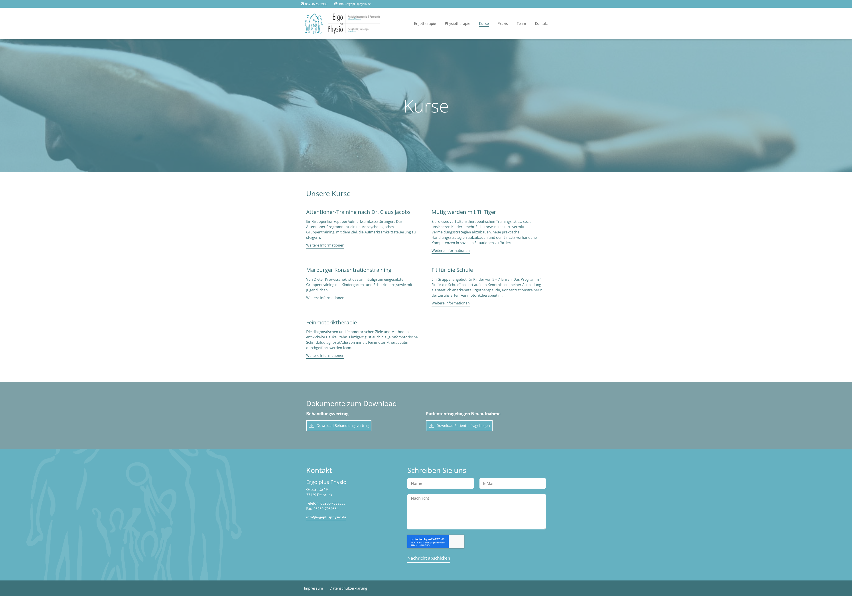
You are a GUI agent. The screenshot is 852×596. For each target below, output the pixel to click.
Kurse (484, 23)
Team (521, 23)
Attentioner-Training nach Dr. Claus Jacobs (358, 211)
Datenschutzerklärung (348, 588)
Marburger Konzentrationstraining (348, 269)
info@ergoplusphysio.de (355, 4)
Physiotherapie (457, 23)
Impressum (313, 588)
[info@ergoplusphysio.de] (335, 3)
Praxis (503, 23)
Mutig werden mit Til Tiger (464, 211)
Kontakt (541, 23)
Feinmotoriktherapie (331, 322)
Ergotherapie (425, 23)
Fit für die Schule (452, 269)
